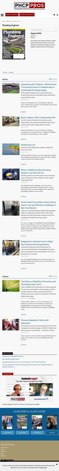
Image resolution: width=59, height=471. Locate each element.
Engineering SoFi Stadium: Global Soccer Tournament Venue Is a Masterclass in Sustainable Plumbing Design (38, 87)
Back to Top (54, 79)
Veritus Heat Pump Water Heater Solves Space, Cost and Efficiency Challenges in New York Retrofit (38, 205)
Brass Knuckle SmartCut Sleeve (10, 359)
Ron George (32, 298)
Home (3, 21)
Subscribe (7, 432)
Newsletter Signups (12, 14)
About (2, 454)
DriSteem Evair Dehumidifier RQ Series (12, 356)
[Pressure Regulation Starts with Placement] (11, 324)
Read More (23, 112)
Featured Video (7, 374)
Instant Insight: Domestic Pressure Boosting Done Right (20, 404)
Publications (8, 21)
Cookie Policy (43, 467)
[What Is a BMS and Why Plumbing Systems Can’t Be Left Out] (11, 174)
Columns (11, 72)
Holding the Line (28, 145)
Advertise (3, 456)
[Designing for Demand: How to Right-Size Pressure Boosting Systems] (11, 247)
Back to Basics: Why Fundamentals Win (38, 117)
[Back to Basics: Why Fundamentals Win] (11, 121)
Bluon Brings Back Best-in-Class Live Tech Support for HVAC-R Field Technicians (24, 362)
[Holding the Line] (11, 149)
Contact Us (4, 451)
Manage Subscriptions (26, 14)
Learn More (52, 432)
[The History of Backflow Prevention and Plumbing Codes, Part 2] (11, 286)
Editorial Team (4, 447)
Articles (5, 72)
